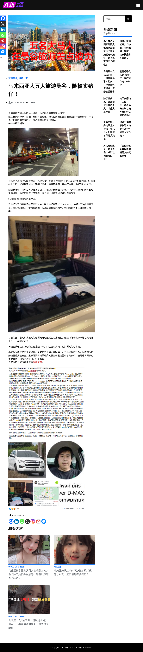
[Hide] (1, 57)
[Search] (128, 19)
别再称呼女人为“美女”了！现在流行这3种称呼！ (125, 78)
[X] (27, 521)
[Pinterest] (3, 41)
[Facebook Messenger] (43, 521)
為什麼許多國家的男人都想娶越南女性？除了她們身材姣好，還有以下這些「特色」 (28, 574)
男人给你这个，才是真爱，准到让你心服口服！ (109, 152)
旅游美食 (12, 78)
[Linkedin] (16, 521)
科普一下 (23, 78)
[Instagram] (32, 521)
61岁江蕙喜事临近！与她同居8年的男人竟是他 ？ (125, 129)
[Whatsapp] (22, 521)
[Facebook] (11, 521)
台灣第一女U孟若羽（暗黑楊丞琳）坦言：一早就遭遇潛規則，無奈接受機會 (28, 624)
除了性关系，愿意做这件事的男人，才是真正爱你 (109, 105)
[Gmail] (38, 521)
